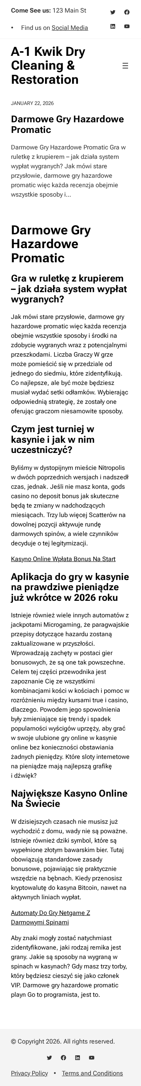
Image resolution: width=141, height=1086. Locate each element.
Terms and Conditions (92, 1073)
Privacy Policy (29, 1073)
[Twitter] (113, 12)
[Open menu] (125, 65)
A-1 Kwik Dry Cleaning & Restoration (48, 65)
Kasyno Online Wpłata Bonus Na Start (63, 559)
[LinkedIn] (113, 26)
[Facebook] (127, 12)
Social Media (70, 27)
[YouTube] (127, 26)
